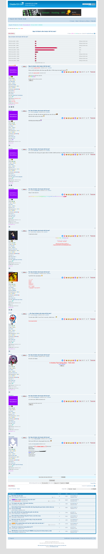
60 (12, 461)
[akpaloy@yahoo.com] (9, 268)
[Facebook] (13, 107)
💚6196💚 (13, 242)
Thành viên (13, 136)
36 (12, 328)
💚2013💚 (13, 161)
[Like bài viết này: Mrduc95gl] (62, 155)
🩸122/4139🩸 (16, 172)
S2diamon (75, 523)
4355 (11, 81)
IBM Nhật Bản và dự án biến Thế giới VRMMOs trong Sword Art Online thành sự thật (32, 530)
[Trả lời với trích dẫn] (92, 72)
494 (12, 287)
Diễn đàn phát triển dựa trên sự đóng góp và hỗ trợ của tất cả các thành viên (52, 545)
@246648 (47, 356)
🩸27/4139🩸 (16, 133)
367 (12, 452)
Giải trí (16, 18)
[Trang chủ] (16, 3)
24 (12, 369)
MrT (74, 512)
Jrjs (15, 524)
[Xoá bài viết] (83, 72)
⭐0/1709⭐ (13, 132)
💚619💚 (13, 201)
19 (12, 204)
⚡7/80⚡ (17, 250)
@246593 (50, 67)
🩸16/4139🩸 (16, 377)
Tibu (74, 527)
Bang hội (10, 24)
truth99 (15, 528)
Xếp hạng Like (82, 21)
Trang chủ (12, 18)
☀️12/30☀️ (14, 285)
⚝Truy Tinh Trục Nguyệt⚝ (17, 176)
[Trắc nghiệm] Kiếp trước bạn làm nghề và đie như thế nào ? (30, 523)
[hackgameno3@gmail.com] (9, 185)
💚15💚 (13, 78)
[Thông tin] (88, 72)
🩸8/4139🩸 (16, 336)
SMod (19, 28)
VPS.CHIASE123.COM (54, 546)
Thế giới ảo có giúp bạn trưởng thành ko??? (22, 527)
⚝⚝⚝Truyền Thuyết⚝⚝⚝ (18, 95)
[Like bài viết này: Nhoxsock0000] (62, 443)
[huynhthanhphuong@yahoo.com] (9, 433)
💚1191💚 (13, 449)
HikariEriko (16, 532)
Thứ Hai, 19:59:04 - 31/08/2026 (36, 24)
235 (12, 411)
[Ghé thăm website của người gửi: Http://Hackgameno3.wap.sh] (11, 185)
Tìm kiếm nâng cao (91, 5)
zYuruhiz (16, 510)
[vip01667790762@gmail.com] (9, 107)
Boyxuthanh (75, 499)
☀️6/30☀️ (14, 124)
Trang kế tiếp (92, 483)
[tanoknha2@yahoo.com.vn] (9, 309)
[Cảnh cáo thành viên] (86, 72)
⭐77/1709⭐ (13, 87)
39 (12, 173)
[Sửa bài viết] (80, 72)
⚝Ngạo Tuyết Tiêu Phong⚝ (18, 464)
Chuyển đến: (64, 488)
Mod (17, 28)
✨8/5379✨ (13, 247)
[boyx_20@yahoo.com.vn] (9, 227)
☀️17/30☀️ (14, 244)
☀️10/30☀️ (14, 450)
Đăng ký (88, 21)
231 (11, 287)
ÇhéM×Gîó (14, 290)
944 (11, 164)
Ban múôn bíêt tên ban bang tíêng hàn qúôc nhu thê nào (25, 512)
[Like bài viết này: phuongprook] (62, 401)
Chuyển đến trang (89, 33)
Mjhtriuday (75, 519)
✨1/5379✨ (13, 127)
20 (12, 420)
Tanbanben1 (36, 273)
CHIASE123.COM (31, 3)
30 (12, 135)
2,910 (14, 256)
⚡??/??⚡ (18, 130)
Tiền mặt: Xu (15, 24)
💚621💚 (13, 325)
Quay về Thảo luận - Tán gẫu (14, 488)
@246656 (49, 397)
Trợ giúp (72, 21)
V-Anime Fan (14, 372)
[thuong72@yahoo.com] (9, 473)
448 (11, 369)
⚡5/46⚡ (17, 86)
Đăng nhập (93, 21)
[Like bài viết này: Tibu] (62, 236)
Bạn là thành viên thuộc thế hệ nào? (44, 31)
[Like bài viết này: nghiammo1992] (62, 72)
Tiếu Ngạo (14, 84)
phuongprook (36, 397)
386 (12, 90)
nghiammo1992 (37, 67)
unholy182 (36, 112)
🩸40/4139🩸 (16, 418)
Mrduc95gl (36, 150)
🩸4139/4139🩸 (17, 89)
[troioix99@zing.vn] (9, 392)
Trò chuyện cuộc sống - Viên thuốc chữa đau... (23, 503)
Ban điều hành (67, 538)
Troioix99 (36, 356)
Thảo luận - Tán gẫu (22, 18)
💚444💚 (13, 408)
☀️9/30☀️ (14, 327)
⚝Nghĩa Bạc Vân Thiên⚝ (17, 259)
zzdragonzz (16, 497)
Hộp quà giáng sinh (26, 24)
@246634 (48, 273)
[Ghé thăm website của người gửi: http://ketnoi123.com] (11, 107)
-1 (12, 296)
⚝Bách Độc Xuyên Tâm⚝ (17, 299)
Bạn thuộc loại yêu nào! (17, 495)
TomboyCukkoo (17, 513)
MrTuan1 (16, 504)
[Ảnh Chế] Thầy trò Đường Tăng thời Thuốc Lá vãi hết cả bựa (26, 515)
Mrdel (15, 517)
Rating (77, 21)
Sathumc (74, 515)
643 (11, 328)
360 (12, 164)
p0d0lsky (75, 495)
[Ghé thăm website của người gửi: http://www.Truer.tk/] (11, 309)
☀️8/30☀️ (14, 368)
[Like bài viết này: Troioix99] (62, 361)
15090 (14, 81)
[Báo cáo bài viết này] (84, 72)
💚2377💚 (13, 284)
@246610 (49, 190)
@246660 (50, 438)
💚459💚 (13, 366)
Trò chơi (20, 24)
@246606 (48, 150)
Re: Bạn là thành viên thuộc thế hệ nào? (39, 110)
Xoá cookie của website (75, 538)
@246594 (48, 112)
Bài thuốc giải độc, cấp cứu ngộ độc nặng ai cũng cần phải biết (27, 519)
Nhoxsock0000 (37, 438)
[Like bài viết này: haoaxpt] (62, 319)
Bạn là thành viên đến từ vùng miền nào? (25, 499)
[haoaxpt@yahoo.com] (9, 351)
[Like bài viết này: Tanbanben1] (62, 278)
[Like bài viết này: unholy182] (62, 118)
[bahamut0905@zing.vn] (9, 145)
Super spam (14, 455)
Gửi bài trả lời (10, 33)
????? (13, 129)
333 (11, 452)
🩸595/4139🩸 (16, 253)
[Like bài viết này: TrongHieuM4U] (62, 195)
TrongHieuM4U (37, 190)
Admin (22, 28)
